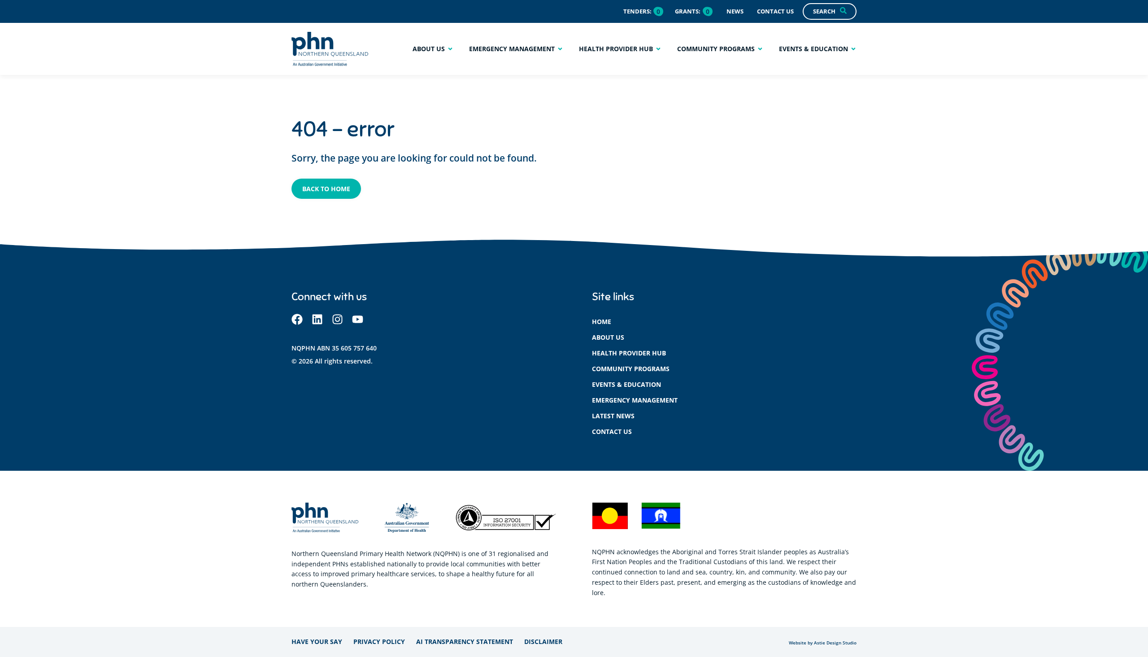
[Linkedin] (317, 319)
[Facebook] (297, 319)
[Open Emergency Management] (560, 48)
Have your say (316, 641)
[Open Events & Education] (853, 48)
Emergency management (635, 400)
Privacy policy (379, 641)
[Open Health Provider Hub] (658, 48)
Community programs (631, 368)
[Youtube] (357, 319)
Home (601, 321)
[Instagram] (337, 319)
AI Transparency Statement (464, 641)
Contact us (612, 431)
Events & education (626, 384)
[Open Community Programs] (760, 48)
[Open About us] (450, 48)
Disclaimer (543, 641)
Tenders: (637, 11)
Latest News (613, 415)
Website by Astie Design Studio (823, 643)
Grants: (687, 11)
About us (608, 337)
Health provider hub (629, 353)
